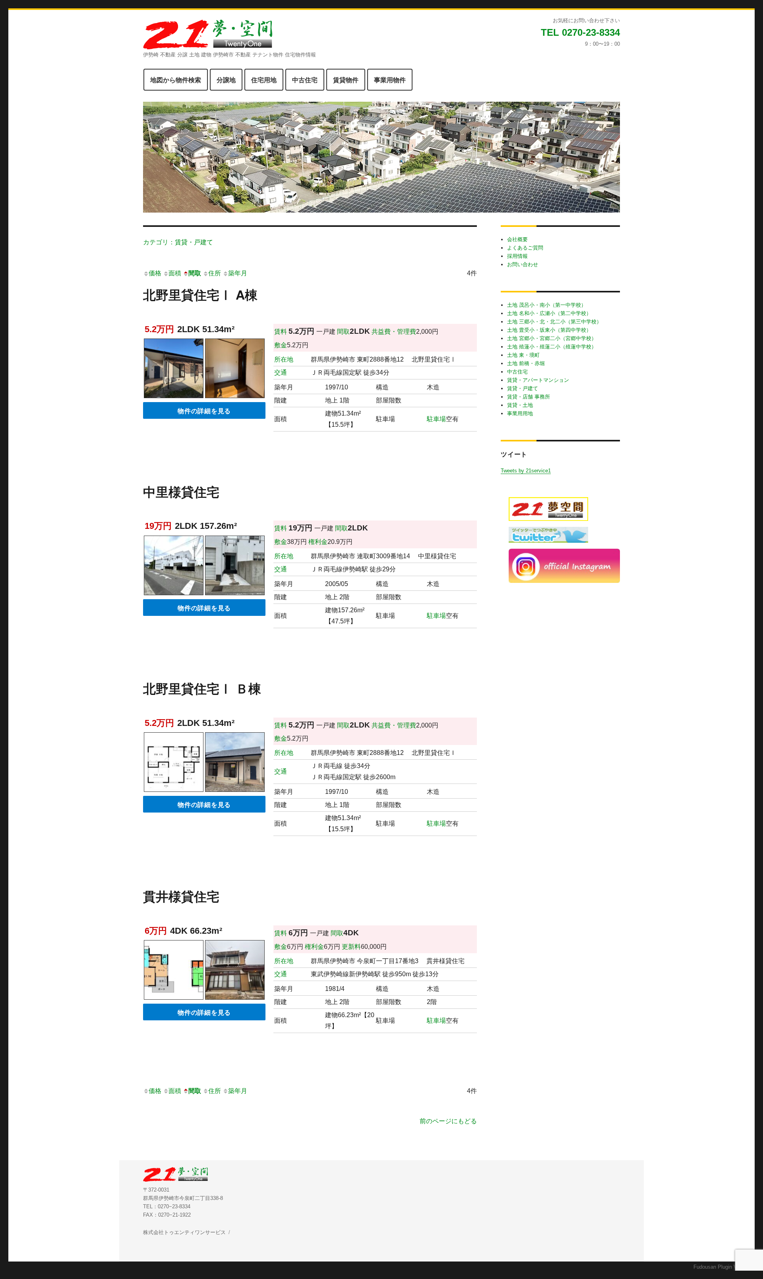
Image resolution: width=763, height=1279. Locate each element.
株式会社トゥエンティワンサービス (184, 1232)
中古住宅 (305, 79)
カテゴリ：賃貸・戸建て (178, 241)
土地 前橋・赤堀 (526, 363)
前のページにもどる (448, 1121)
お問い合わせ (522, 264)
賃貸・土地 (520, 405)
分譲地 (226, 79)
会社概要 (517, 239)
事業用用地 (520, 413)
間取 (194, 273)
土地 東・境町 (523, 355)
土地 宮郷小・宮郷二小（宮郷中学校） (551, 338)
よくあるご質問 (525, 248)
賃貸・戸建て (522, 388)
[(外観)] (173, 369)
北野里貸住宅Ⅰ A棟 (200, 294)
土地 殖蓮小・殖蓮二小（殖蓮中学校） (551, 347)
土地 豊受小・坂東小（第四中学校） (549, 330)
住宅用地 (264, 79)
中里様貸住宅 (181, 491)
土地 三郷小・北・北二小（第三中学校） (554, 322)
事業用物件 (390, 79)
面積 (174, 273)
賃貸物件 (345, 79)
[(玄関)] (234, 369)
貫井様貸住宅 (181, 896)
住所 (214, 273)
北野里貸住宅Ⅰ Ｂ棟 (202, 688)
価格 (155, 273)
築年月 (237, 273)
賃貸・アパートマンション (538, 380)
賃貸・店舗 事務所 (528, 397)
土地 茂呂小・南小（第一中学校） (546, 305)
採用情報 (517, 256)
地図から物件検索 (175, 79)
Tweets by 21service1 (526, 471)
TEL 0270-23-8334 (580, 32)
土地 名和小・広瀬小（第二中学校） (549, 313)
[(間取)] (173, 763)
